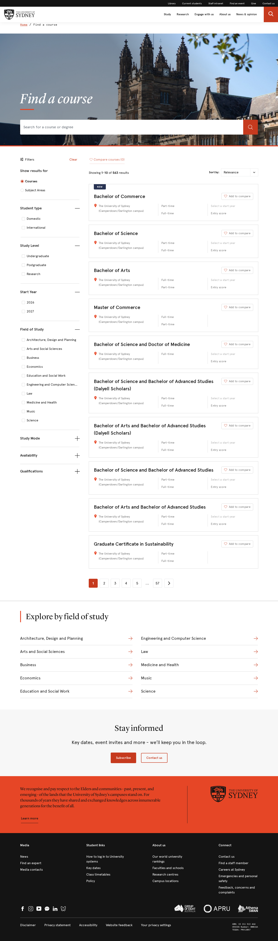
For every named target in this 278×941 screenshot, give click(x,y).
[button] (271, 14)
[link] (172, 3)
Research (183, 14)
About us (225, 14)
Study (167, 14)
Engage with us (204, 14)
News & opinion (246, 14)
